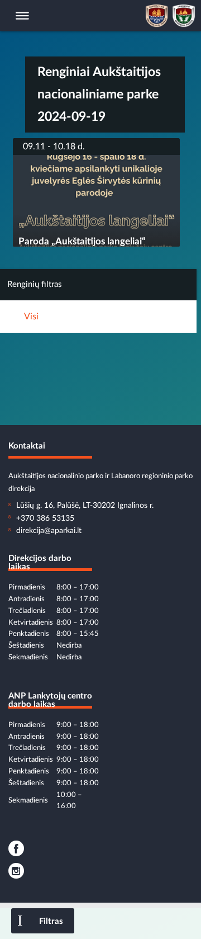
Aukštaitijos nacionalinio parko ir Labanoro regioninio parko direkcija (100, 477)
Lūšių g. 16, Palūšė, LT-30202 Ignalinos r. (85, 505)
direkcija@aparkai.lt (49, 531)
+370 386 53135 (45, 518)
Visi (31, 316)
